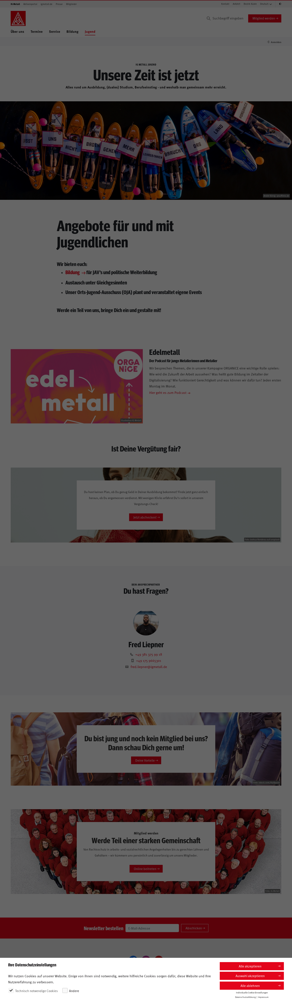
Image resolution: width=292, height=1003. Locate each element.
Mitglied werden (263, 18)
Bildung (72, 31)
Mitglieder (71, 4)
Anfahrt (236, 3)
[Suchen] (208, 18)
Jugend (90, 31)
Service (54, 31)
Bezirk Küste (250, 3)
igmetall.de (46, 4)
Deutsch (264, 3)
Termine (37, 31)
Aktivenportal (30, 4)
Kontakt (225, 3)
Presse (59, 4)
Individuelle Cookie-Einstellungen (252, 992)
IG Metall (15, 4)
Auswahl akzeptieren (250, 975)
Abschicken (194, 928)
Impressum (263, 997)
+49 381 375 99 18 (148, 654)
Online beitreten (145, 868)
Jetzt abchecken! (144, 517)
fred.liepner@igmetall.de (149, 666)
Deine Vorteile (145, 760)
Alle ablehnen (250, 985)
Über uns (17, 31)
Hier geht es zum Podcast (167, 392)
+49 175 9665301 (148, 660)
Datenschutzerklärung (245, 997)
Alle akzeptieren (250, 966)
